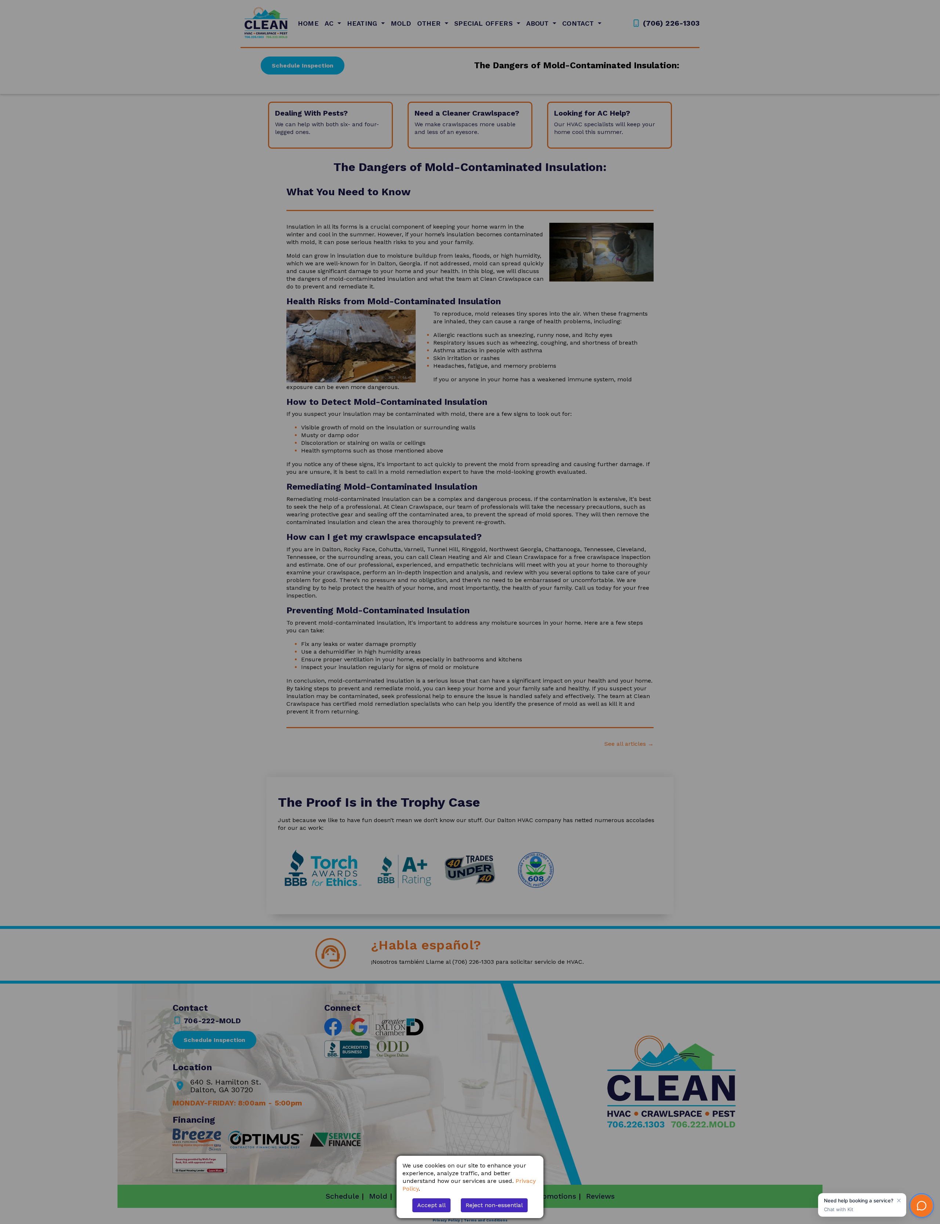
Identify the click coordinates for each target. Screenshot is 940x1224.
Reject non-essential (494, 1205)
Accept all (431, 1205)
